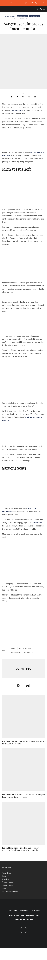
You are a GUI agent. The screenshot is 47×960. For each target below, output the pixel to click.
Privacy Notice (7, 882)
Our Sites (5, 879)
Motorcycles (16, 652)
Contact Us (6, 876)
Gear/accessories (22, 16)
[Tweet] (17, 97)
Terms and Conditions (10, 891)
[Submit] (29, 97)
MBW (13, 648)
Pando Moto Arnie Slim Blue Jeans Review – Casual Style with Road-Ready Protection (21, 849)
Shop (4, 888)
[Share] (11, 97)
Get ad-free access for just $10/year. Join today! (23, 3)
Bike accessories (34, 16)
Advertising (6, 873)
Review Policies (8, 885)
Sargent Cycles (30, 652)
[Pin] (23, 97)
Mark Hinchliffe (10, 16)
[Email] (35, 97)
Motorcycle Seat (25, 648)
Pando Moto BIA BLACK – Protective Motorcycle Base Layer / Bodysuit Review (23, 796)
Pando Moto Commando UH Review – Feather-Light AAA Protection (23, 742)
